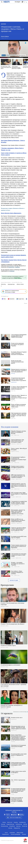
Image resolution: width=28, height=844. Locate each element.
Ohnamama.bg (4, 826)
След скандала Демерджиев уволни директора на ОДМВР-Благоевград (19, 336)
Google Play (11, 267)
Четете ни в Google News (15, 817)
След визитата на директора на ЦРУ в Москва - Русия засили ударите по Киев (19, 503)
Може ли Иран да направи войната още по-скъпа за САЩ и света (18, 406)
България (3, 24)
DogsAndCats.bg (10, 824)
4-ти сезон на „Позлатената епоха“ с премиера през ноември (13, 685)
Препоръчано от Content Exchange (20, 711)
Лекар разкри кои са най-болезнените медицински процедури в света (18, 764)
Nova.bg (3, 824)
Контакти (24, 834)
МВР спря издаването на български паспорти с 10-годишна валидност (18, 476)
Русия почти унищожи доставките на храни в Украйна (17, 344)
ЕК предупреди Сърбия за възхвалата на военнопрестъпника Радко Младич (18, 459)
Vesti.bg (6, 2)
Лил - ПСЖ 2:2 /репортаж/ (18, 780)
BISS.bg (25, 824)
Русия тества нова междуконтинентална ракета (17, 362)
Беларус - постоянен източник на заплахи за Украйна (17, 564)
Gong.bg (16, 822)
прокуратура (11, 284)
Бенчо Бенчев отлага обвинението (11, 213)
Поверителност (5, 834)
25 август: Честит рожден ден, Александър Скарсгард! (12, 603)
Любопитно (13, 443)
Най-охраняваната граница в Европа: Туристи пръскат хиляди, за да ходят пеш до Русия (18, 415)
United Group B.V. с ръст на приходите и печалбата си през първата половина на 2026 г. (18, 485)
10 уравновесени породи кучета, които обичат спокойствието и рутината (18, 379)
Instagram (12, 271)
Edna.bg (10, 828)
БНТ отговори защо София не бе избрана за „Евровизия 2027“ (19, 494)
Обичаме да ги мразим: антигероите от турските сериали (11, 706)
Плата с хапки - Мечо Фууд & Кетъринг (19, 449)
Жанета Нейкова (5, 36)
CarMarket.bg (19, 824)
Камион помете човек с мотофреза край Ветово (17, 466)
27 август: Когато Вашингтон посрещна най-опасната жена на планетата (19, 388)
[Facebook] (14, 836)
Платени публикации (15, 834)
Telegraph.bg (17, 828)
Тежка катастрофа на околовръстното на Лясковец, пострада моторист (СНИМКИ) (17, 799)
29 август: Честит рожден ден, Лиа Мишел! (12, 624)
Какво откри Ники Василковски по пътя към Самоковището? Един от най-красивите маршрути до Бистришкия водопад (18, 737)
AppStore (17, 267)
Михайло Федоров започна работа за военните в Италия (18, 432)
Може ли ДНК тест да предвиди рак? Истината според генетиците (18, 520)
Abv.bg (4, 822)
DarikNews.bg (22, 822)
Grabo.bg (18, 826)
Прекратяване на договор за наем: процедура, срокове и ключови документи (19, 371)
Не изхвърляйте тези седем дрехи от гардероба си (19, 754)
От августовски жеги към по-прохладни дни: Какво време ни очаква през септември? (18, 790)
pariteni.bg (13, 373)
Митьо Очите (20, 284)
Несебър (4, 284)
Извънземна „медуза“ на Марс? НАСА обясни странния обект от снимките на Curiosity (18, 511)
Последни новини (9, 427)
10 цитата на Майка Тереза (8, 645)
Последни (17, 1)
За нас (6, 832)
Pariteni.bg (24, 826)
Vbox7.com (9, 822)
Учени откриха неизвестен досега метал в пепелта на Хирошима (18, 546)
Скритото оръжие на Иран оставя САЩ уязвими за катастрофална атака (18, 529)
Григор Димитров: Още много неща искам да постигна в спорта (17, 441)
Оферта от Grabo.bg (15, 451)
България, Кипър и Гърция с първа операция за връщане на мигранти (19, 353)
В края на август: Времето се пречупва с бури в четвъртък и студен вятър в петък (19, 397)
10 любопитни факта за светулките (10, 665)
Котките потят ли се (16, 717)
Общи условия (20, 832)
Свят (12, 435)
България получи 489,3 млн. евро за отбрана (19, 537)
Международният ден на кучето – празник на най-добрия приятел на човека (18, 727)
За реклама (12, 832)
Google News (21, 299)
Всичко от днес (14, 580)
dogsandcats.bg (13, 382)
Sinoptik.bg (12, 826)
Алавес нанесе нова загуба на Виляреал (18, 772)
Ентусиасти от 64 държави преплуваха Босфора (18, 745)
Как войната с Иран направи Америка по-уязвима (17, 572)
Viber (5, 299)
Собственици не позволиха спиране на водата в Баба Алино (18, 555)
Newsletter (12, 299)
